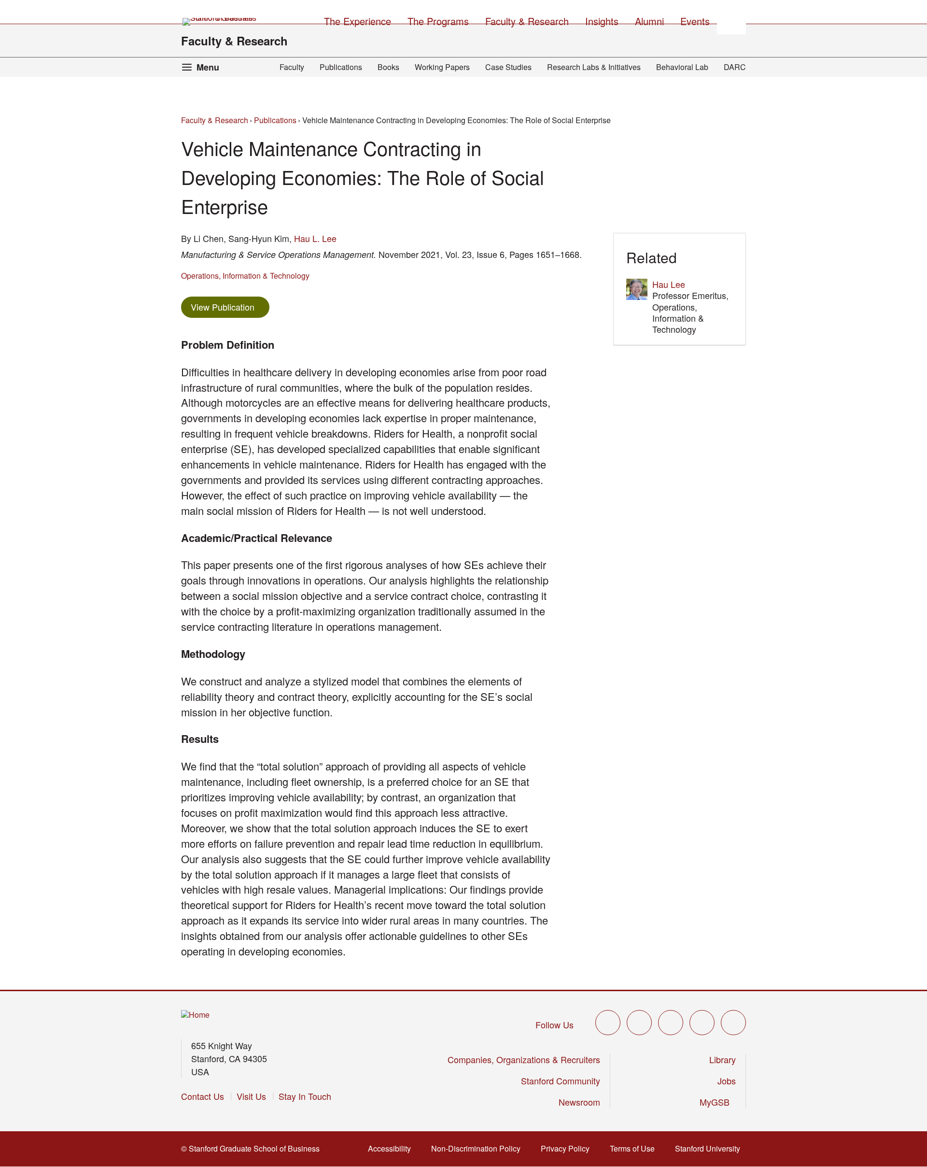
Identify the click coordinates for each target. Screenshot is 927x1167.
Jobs (726, 1080)
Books (388, 66)
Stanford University (710, 1148)
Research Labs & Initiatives (594, 66)
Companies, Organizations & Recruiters (524, 1059)
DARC (735, 66)
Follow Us (554, 1024)
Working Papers (442, 66)
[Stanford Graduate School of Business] (220, 22)
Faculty (292, 66)
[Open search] (731, 19)
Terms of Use (635, 1148)
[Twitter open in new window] (607, 1022)
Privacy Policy (568, 1148)
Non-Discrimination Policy (478, 1148)
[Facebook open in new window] (639, 1022)
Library (722, 1059)
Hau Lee (668, 284)
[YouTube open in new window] (702, 1022)
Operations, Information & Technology (245, 275)
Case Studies (508, 66)
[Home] (195, 1015)
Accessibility (392, 1148)
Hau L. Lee (315, 238)
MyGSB (718, 1102)
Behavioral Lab (682, 66)
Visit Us (251, 1096)
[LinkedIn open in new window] (733, 1022)
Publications (341, 66)
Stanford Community (560, 1080)
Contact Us (202, 1096)
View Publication (230, 306)
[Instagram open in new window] (670, 1022)
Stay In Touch (305, 1096)
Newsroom (579, 1102)
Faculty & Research (234, 40)
